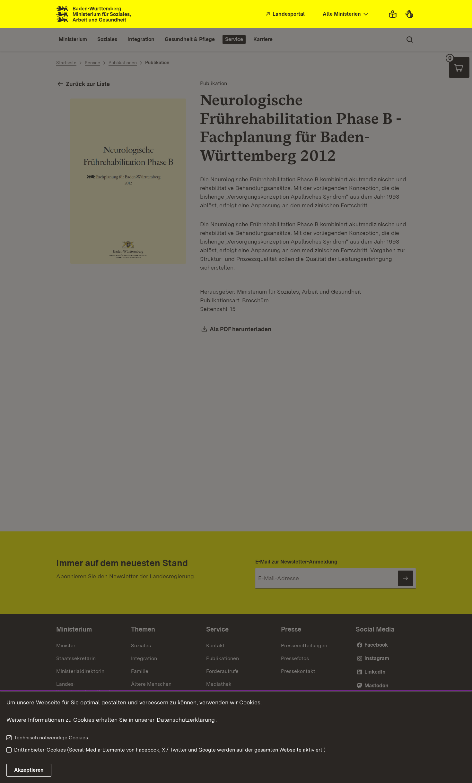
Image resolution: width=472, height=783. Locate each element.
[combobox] (346, 14)
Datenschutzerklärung (186, 719)
